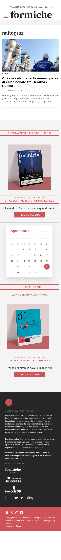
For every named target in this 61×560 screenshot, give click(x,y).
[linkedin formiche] (21, 513)
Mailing (5, 73)
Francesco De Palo (13, 91)
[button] (6, 15)
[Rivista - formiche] (30, 470)
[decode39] (30, 489)
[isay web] (19, 526)
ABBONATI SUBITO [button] (29, 215)
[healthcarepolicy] (30, 498)
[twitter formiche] (11, 513)
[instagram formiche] (16, 513)
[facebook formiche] (7, 513)
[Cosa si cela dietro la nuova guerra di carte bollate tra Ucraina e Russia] (30, 55)
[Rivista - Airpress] (30, 480)
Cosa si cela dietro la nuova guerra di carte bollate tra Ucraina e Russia (30, 82)
